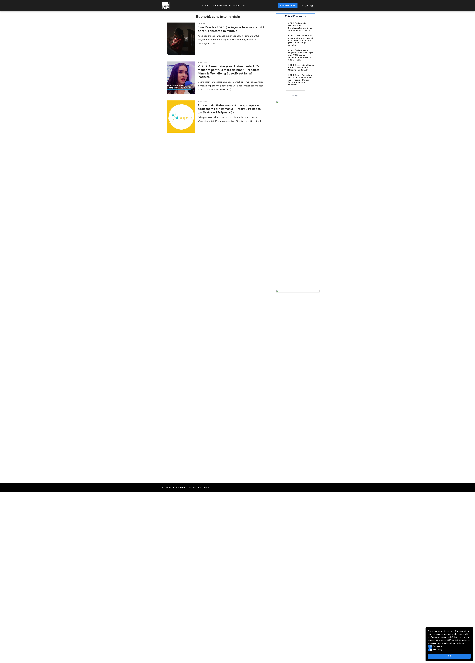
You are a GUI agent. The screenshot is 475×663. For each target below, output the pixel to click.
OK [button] (449, 656)
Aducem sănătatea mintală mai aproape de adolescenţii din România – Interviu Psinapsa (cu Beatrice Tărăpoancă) (229, 108)
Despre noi (239, 5)
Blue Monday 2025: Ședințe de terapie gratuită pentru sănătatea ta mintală (231, 29)
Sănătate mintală (222, 5)
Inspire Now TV (288, 5)
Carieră (206, 5)
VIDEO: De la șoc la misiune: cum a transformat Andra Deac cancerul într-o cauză (300, 27)
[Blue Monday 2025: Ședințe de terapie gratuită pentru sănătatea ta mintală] (181, 39)
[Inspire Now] (165, 5)
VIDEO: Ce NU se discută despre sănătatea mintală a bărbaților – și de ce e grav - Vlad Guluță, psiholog (300, 40)
